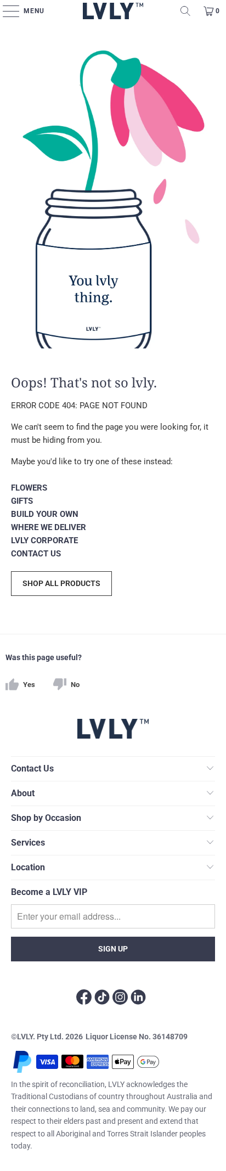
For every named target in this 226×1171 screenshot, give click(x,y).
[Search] (185, 11)
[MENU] (9, 11)
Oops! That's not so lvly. (84, 382)
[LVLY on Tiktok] (102, 998)
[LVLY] (113, 11)
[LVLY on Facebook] (84, 998)
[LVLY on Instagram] (120, 998)
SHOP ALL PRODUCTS (61, 583)
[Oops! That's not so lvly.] (112, 190)
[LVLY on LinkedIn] (138, 998)
